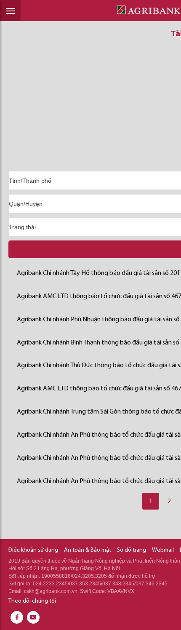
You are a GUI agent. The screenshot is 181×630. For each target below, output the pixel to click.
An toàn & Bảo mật (87, 550)
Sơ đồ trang (131, 550)
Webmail (163, 550)
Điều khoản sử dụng (33, 550)
